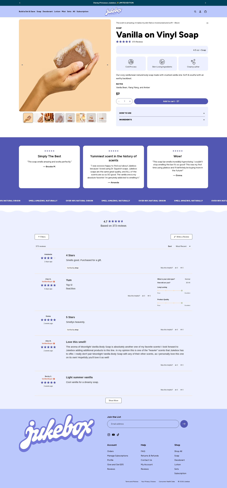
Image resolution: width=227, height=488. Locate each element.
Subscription (180, 473)
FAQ (143, 451)
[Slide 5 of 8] (70, 118)
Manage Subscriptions (117, 455)
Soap (176, 455)
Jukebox (187, 481)
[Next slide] (205, 3)
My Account (147, 464)
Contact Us (146, 460)
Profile (110, 460)
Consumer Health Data (167, 481)
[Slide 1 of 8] (28, 118)
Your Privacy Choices (148, 481)
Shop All (178, 451)
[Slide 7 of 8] (91, 118)
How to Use (125, 113)
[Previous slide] (19, 3)
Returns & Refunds (150, 455)
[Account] (200, 11)
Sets (176, 469)
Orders (110, 451)
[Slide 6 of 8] (80, 118)
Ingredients (125, 120)
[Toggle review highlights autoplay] (207, 23)
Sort (170, 246)
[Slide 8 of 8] (101, 118)
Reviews (111, 469)
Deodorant (179, 460)
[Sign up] (184, 424)
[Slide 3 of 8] (49, 118)
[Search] (195, 11)
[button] (129, 41)
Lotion (177, 464)
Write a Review (184, 237)
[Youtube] (113, 434)
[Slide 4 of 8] (59, 118)
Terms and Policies (131, 481)
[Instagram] (108, 434)
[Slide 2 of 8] (38, 118)
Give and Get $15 (115, 464)
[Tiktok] (118, 434)
